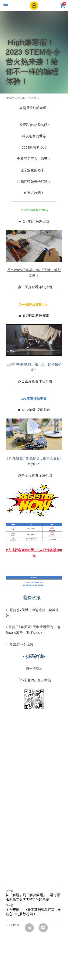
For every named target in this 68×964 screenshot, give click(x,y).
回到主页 (13, 925)
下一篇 (10, 905)
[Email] (43, 927)
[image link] (34, 5)
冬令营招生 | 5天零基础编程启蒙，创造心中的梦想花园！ (33, 912)
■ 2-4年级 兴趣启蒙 (34, 221)
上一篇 (10, 890)
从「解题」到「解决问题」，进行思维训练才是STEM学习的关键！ (33, 897)
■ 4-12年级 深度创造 (34, 410)
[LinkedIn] (29, 927)
